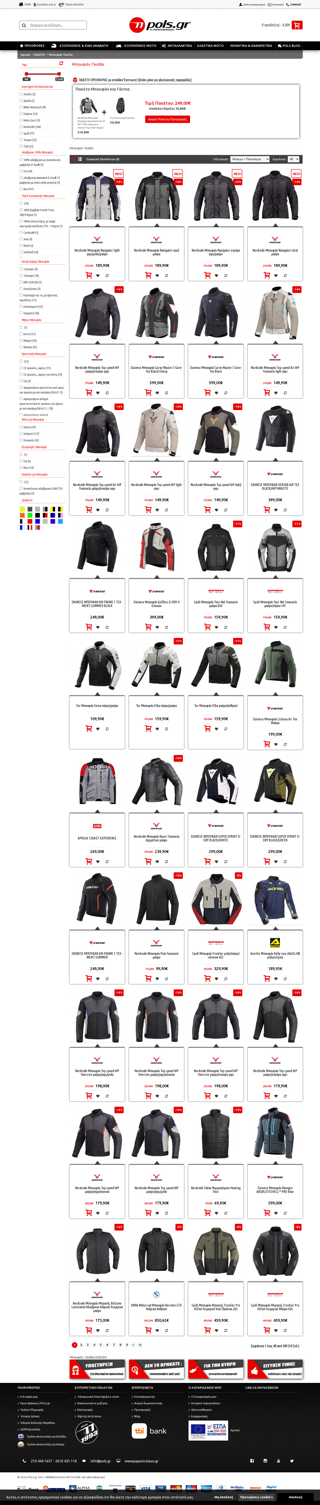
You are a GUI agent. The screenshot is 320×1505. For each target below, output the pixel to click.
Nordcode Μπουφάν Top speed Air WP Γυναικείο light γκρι (275, 369)
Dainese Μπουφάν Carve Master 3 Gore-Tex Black (216, 369)
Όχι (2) (27, 381)
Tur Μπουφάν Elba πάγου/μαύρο (156, 706)
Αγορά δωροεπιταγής (148, 1403)
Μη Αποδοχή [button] (223, 1497)
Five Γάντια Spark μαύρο (122, 118)
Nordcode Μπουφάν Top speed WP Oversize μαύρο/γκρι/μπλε (97, 1072)
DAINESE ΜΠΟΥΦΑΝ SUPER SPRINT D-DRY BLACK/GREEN (275, 838)
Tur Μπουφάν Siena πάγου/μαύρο (97, 706)
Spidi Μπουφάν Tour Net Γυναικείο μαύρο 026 (216, 604)
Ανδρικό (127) (31, 433)
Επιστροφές (85, 1409)
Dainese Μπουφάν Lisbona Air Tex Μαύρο (275, 721)
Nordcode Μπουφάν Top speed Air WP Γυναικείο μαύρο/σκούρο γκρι (97, 486)
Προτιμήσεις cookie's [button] (256, 1497)
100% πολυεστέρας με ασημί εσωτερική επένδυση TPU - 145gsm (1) (41, 221)
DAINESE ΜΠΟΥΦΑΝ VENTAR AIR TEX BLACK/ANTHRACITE (275, 486)
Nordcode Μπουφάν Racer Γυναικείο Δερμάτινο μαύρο (156, 838)
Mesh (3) (28, 245)
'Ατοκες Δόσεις (29, 1416)
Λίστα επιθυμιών (201, 1409)
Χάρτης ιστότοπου (89, 1416)
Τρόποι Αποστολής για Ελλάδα (46, 1436)
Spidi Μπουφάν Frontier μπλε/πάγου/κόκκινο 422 (215, 955)
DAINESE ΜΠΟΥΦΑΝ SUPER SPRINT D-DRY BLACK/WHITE (216, 838)
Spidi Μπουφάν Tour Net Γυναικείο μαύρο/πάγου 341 (275, 604)
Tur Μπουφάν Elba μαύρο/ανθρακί (215, 706)
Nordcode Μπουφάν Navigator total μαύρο (275, 252)
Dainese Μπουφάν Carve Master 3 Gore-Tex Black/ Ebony (156, 369)
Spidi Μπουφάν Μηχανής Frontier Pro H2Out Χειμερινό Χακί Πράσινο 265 (216, 1307)
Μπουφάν (76, 1357)
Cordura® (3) (31, 232)
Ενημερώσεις (199, 1416)
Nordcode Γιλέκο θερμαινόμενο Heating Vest (216, 1190)
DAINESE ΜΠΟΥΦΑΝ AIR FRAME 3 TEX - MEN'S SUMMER (97, 955)
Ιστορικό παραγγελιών (205, 1403)
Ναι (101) (29, 189)
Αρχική (25, 54)
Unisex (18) (30, 427)
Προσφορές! (142, 1409)
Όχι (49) (28, 171)
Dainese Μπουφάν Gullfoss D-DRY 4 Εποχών (156, 604)
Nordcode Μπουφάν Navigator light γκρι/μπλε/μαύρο (97, 252)
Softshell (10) (31, 252)
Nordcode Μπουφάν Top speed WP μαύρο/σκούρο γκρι (97, 369)
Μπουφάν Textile (61, 54)
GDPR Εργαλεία (30, 1429)
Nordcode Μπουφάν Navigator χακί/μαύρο (156, 252)
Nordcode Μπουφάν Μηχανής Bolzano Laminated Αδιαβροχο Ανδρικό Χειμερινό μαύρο (97, 1307)
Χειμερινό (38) (31, 313)
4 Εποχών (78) (31, 275)
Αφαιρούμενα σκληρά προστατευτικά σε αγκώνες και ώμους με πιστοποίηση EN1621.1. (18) (41, 398)
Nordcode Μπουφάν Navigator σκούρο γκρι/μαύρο (216, 252)
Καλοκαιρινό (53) (33, 306)
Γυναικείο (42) (31, 440)
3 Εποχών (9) (31, 269)
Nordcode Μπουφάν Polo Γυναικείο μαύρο (157, 955)
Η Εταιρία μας (29, 1396)
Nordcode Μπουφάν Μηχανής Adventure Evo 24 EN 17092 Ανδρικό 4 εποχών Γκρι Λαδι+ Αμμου (91, 123)
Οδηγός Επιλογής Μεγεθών (37, 1422)
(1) (25, 327)
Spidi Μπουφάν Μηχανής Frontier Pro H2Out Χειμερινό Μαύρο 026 (275, 1307)
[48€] (26, 74)
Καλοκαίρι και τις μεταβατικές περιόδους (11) (39, 295)
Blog (137, 1416)
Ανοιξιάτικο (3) (32, 288)
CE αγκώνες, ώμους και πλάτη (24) (43, 374)
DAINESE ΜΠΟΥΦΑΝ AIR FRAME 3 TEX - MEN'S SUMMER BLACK (97, 604)
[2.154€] (59, 74)
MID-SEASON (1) (33, 282)
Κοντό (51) (30, 334)
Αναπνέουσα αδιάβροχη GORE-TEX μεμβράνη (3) (41, 488)
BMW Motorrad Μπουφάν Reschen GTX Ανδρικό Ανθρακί (156, 1307)
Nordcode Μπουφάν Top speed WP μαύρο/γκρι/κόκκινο (97, 1190)
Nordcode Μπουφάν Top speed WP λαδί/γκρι (215, 486)
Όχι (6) (27, 461)
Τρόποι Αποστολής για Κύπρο (45, 1444)
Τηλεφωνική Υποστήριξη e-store (98, 1396)
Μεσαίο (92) (30, 347)
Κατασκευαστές (144, 1396)
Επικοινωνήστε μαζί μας (92, 1403)
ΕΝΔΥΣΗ (39, 54)
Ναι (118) (29, 467)
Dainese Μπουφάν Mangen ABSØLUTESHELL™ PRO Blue (275, 1190)
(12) (26, 482)
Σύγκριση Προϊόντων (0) (103, 159)
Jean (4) (28, 239)
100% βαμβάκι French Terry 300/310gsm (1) (37, 210)
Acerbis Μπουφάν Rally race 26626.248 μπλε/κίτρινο (275, 955)
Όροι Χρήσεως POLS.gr (35, 1403)
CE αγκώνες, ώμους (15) (37, 368)
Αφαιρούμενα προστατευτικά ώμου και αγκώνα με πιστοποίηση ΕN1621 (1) (42, 387)
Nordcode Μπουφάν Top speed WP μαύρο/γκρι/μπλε (157, 1190)
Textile (89, 1357)
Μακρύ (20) (30, 340)
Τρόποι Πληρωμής (32, 1409)
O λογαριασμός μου (203, 1396)
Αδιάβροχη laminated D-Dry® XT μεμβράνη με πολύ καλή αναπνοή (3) (40, 177)
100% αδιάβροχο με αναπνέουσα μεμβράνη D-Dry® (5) (40, 159)
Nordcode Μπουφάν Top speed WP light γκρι (156, 486)
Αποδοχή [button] (295, 1497)
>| (140, 1345)
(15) (26, 361)
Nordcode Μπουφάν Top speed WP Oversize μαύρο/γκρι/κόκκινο (157, 1072)
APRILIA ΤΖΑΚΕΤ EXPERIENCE (97, 838)
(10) (26, 203)
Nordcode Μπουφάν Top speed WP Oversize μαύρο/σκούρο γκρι (216, 1072)
